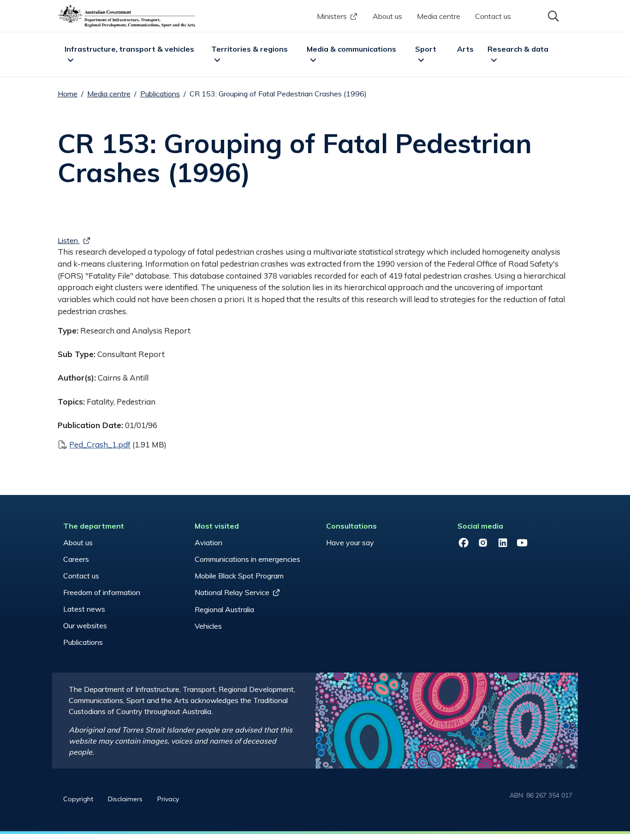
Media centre (438, 16)
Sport (425, 49)
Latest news (84, 609)
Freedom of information (101, 592)
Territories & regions (249, 49)
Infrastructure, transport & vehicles (129, 49)
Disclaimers (125, 799)
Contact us (493, 16)
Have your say (350, 542)
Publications (160, 93)
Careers (76, 559)
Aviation (208, 542)
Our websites (85, 625)
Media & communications (351, 49)
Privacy (168, 799)
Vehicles (208, 626)
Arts (465, 49)
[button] (552, 15)
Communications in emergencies (247, 559)
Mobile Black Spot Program (239, 575)
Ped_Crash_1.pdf (100, 444)
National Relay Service (232, 592)
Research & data (517, 49)
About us (387, 16)
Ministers (332, 16)
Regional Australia (224, 609)
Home (67, 93)
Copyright (78, 799)
